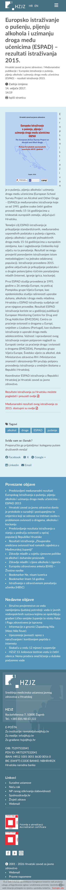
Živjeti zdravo (17, 799)
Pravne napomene (20, 876)
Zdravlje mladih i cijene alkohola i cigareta (34, 562)
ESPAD (38, 430)
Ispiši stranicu (17, 97)
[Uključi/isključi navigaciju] (56, 5)
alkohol (11, 430)
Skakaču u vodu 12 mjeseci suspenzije (32, 647)
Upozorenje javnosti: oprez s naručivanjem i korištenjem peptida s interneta (27, 639)
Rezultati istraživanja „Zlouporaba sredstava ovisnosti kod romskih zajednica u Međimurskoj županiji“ (32, 545)
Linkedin (13, 465)
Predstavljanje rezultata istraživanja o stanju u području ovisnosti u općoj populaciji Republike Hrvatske (30, 532)
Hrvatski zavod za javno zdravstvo (23, 67)
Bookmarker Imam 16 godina (26, 579)
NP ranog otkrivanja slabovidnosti (30, 791)
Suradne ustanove (20, 782)
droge (25, 430)
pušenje (52, 430)
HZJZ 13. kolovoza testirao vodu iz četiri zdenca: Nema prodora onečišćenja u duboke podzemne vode (32, 656)
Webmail (14, 872)
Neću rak (14, 787)
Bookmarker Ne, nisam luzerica (28, 574)
